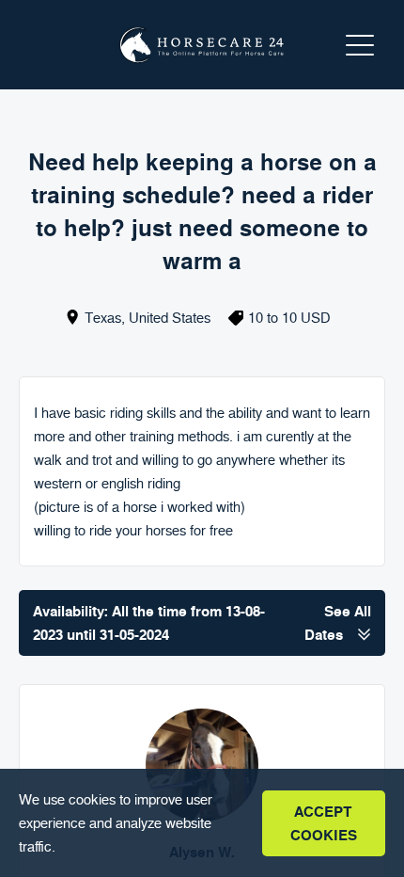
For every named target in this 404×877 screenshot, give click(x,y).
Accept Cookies (323, 823)
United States (169, 318)
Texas (103, 318)
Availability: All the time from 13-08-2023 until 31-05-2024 (202, 623)
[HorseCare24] (202, 45)
